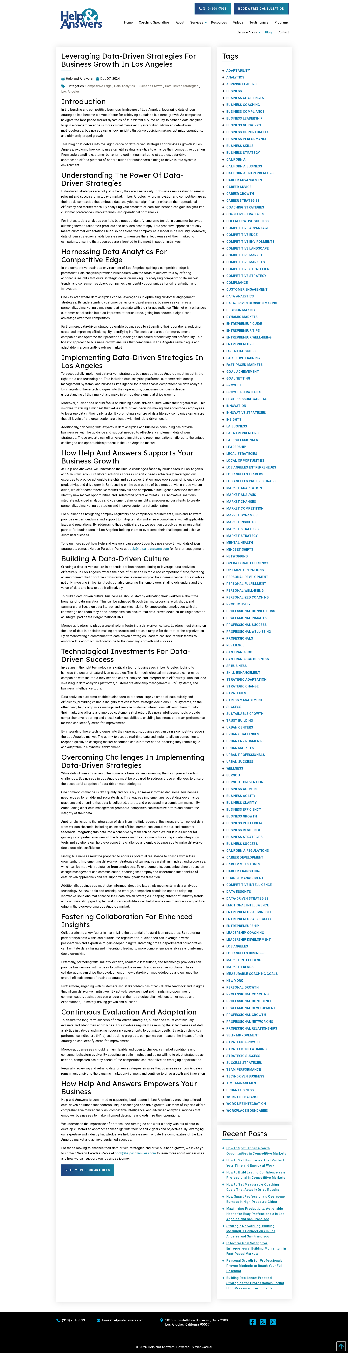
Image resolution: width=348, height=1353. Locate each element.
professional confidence (249, 1001)
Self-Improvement (242, 1035)
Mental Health (239, 543)
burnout (234, 775)
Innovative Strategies (246, 413)
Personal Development (247, 577)
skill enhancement (243, 673)
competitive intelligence (249, 885)
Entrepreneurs (240, 344)
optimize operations (245, 570)
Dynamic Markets (242, 317)
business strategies (244, 837)
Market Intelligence (244, 960)
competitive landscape (247, 248)
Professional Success (246, 625)
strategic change (242, 686)
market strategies (243, 529)
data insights (238, 892)
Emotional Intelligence (247, 905)
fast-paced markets (244, 365)
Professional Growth (246, 1015)
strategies (236, 693)
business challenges (245, 98)
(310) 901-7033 (214, 8)
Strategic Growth (243, 1042)
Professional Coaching (247, 994)
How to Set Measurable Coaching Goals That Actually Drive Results (252, 1187)
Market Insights (241, 522)
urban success (239, 762)
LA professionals (242, 440)
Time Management (242, 1083)
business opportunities (247, 132)
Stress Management (244, 700)
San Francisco (239, 652)
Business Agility (240, 796)
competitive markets (245, 262)
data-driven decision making (251, 303)
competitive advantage (247, 228)
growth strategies (243, 392)
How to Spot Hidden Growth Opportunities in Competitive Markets (256, 1150)
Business (234, 91)
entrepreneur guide (244, 324)
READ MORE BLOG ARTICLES (87, 1170)
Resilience (235, 645)
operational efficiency (247, 563)
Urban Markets (240, 748)
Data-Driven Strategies (182, 86)
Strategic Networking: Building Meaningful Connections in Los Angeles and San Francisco (250, 1231)
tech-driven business (245, 1076)
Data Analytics (124, 86)
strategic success (243, 1056)
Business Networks (243, 125)
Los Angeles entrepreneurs (251, 467)
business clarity (241, 803)
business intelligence (245, 823)
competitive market (244, 255)
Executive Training (243, 358)
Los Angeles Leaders (244, 474)
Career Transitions (244, 871)
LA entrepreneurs (242, 433)
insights (233, 419)
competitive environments (250, 242)
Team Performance (243, 1069)
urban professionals (245, 755)
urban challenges (242, 734)
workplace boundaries (247, 1111)
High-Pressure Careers (246, 399)
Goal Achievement (242, 372)
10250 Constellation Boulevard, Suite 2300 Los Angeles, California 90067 (196, 1322)
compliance (237, 283)
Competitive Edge (98, 86)
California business (244, 166)
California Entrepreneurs (250, 173)
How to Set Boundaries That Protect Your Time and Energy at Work (255, 1162)
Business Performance (246, 139)
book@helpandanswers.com (148, 549)
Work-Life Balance (242, 1097)
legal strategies (241, 454)
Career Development (245, 857)
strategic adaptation (246, 679)
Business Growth (150, 86)
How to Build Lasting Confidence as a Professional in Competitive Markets (255, 1175)
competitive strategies (247, 269)
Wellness (234, 768)
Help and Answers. (161, 1347)
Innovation (236, 406)
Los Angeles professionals (251, 481)
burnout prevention (244, 782)
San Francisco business (247, 659)
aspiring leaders (241, 84)
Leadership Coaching (245, 933)
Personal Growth (242, 987)
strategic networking (246, 1049)
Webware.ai (203, 1347)
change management (245, 878)
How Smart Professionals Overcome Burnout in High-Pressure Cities (255, 1199)
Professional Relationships (251, 1028)
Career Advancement (245, 180)
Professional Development (251, 1008)
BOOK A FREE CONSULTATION (261, 8)
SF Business (236, 666)
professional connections (250, 611)
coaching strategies (245, 207)
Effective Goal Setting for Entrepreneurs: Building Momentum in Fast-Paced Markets (256, 1248)
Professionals (239, 638)
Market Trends (240, 967)
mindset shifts (239, 549)
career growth (240, 194)
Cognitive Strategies (245, 214)
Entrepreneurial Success (249, 919)
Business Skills (240, 146)
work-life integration (246, 1104)
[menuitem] (128, 22)
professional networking (249, 1022)
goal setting (238, 378)
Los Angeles (70, 91)
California (235, 159)
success (233, 707)
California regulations (247, 850)
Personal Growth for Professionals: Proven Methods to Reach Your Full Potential (254, 1266)
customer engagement (247, 289)
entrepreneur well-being (248, 337)
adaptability (238, 70)
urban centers (239, 727)
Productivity (238, 604)
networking (237, 556)
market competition (245, 508)
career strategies (242, 200)
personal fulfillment (246, 584)
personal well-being (245, 590)
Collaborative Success (247, 221)
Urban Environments (245, 741)
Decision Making (240, 310)
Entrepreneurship (242, 926)
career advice (238, 187)
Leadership (236, 447)
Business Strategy (243, 153)
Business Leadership (244, 118)
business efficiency (243, 809)
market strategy (242, 536)
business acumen (241, 789)
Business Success (242, 844)
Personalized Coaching (247, 597)
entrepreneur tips (243, 330)
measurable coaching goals (252, 974)
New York (234, 980)
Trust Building (239, 720)
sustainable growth (245, 714)
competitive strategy (246, 276)
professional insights (246, 618)
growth (233, 385)
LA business (236, 426)
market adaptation (244, 488)
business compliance (245, 112)
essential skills (241, 351)
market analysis (241, 495)
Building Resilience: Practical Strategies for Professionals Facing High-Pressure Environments (255, 1283)
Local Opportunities (245, 460)
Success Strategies (244, 1063)
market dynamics (242, 515)
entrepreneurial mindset (249, 912)
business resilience (243, 830)
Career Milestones (243, 864)
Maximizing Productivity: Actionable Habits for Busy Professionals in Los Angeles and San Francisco (255, 1214)
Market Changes (241, 502)
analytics (235, 77)
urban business (240, 1090)
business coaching (243, 105)
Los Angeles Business (245, 953)
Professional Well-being (248, 632)
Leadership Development (248, 939)
